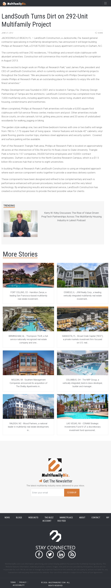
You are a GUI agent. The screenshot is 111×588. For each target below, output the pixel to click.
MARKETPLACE (66, 517)
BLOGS (19, 517)
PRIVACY (22, 582)
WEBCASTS (33, 517)
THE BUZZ (49, 517)
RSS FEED (62, 520)
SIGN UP (72, 492)
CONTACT (95, 517)
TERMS (13, 582)
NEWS (7, 517)
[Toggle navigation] (105, 3)
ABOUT (82, 517)
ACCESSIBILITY (18, 585)
